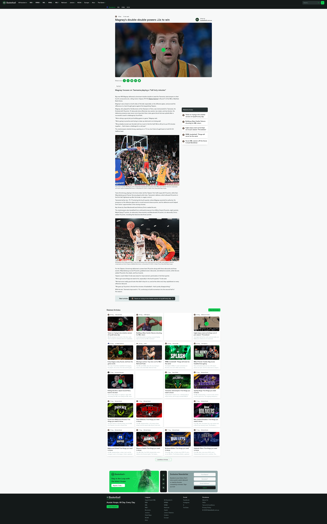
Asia (146, 520)
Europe (166, 517)
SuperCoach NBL (150, 500)
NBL (146, 505)
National (166, 507)
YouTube (185, 507)
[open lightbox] (163, 50)
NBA (146, 502)
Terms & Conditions (208, 505)
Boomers (148, 510)
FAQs (204, 502)
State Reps (148, 515)
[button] (322, 2)
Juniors (147, 512)
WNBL (166, 505)
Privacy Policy (206, 507)
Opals (166, 510)
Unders (166, 515)
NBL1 (146, 507)
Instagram (186, 502)
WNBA (166, 502)
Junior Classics (169, 512)
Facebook (186, 500)
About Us (205, 500)
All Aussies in (168, 500)
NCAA (147, 517)
